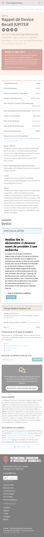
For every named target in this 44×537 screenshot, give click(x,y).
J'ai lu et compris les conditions (19, 293)
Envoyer (11, 297)
